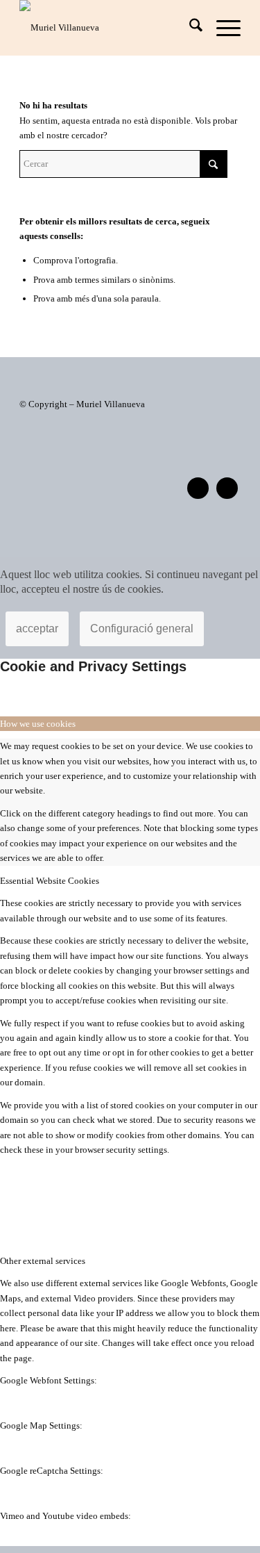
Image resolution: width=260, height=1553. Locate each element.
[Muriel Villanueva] (107, 28)
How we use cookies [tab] (38, 723)
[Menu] (221, 28)
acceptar (37, 628)
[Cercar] (188, 28)
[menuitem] (188, 28)
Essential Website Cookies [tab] (49, 881)
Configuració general (141, 628)
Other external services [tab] (42, 1261)
